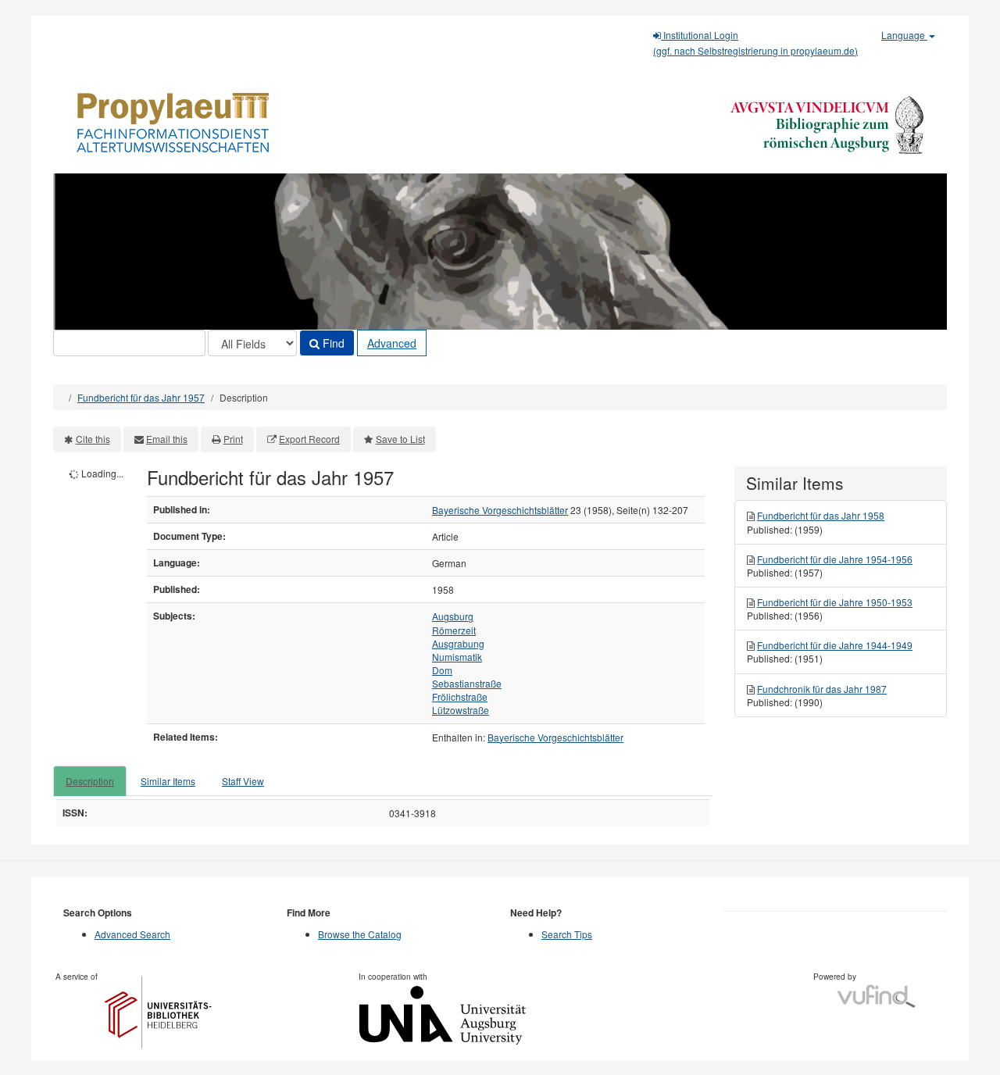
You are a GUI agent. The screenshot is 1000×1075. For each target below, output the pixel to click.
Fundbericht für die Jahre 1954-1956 (834, 559)
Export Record (309, 438)
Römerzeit (454, 630)
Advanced (391, 343)
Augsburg (452, 616)
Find (332, 343)
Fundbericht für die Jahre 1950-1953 (834, 602)
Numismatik (457, 656)
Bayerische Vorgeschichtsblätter (500, 509)
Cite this (93, 438)
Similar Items (168, 781)
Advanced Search (132, 934)
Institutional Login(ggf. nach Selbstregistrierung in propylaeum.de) (755, 42)
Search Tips (566, 934)
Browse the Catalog (360, 934)
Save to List (400, 438)
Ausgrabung (458, 643)
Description (90, 781)
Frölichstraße (460, 696)
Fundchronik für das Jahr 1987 (822, 688)
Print (233, 438)
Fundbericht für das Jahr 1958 (820, 515)
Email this (167, 438)
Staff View (243, 781)
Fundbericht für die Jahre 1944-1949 (834, 645)
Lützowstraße (460, 709)
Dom (442, 670)
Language (904, 34)
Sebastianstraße (467, 683)
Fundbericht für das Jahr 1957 (141, 397)
